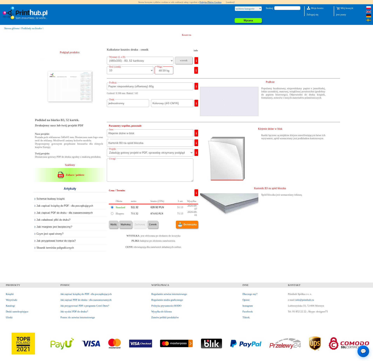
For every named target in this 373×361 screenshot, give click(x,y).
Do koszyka (190, 224)
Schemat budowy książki (51, 198)
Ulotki (9, 317)
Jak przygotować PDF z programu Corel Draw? (84, 305)
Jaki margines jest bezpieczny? (54, 226)
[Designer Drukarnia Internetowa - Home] (26, 13)
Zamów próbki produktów (165, 317)
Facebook (247, 311)
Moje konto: (317, 8)
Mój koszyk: (347, 8)
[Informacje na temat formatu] (196, 60)
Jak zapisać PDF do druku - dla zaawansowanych (65, 212)
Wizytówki (11, 299)
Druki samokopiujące (17, 311)
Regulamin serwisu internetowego (169, 294)
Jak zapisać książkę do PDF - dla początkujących (65, 205)
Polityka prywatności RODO (166, 305)
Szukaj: (270, 8)
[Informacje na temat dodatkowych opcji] (196, 133)
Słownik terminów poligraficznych (55, 247)
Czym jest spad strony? (50, 233)
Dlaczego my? (249, 294)
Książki (10, 294)
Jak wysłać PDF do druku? (74, 311)
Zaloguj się (312, 14)
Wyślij (113, 224)
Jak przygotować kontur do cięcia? (56, 240)
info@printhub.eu (304, 299)
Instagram (247, 305)
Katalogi (10, 305)
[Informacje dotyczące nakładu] (196, 70)
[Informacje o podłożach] (196, 86)
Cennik (153, 224)
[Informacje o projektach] (196, 152)
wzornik (183, 60)
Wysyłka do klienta (161, 311)
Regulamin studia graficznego (167, 299)
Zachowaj (140, 224)
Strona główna (11, 28)
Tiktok (246, 317)
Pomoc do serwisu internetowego (77, 317)
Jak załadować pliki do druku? (53, 219)
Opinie (246, 299)
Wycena (248, 20)
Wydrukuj (126, 224)
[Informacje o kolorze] (196, 103)
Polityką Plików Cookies (210, 2)
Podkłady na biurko (31, 28)
